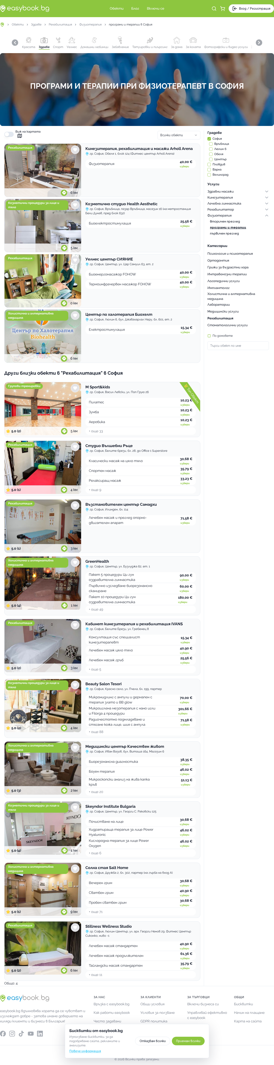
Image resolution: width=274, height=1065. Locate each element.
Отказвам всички (153, 1041)
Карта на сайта (248, 1021)
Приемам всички (188, 1041)
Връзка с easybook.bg (111, 1004)
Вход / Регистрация (254, 8)
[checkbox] (209, 139)
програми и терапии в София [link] (130, 24)
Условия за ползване (157, 1013)
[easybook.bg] (24, 8)
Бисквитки (243, 1004)
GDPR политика (153, 1021)
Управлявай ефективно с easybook (207, 1015)
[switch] (9, 134)
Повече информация (85, 1051)
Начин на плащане (249, 1013)
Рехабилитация (60, 24)
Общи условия (152, 1004)
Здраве (36, 24)
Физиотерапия (90, 24)
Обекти (18, 24)
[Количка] (222, 8)
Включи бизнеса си (203, 1004)
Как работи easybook (112, 1013)
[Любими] (75, 149)
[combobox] (179, 135)
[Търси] (214, 8)
